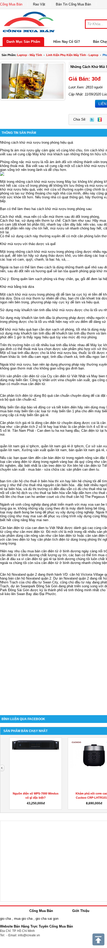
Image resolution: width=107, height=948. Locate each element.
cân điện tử (30, 376)
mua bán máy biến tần (17, 411)
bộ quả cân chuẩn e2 (20, 399)
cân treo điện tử (54, 466)
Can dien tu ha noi (50, 431)
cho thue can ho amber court (32, 497)
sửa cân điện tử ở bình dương (57, 563)
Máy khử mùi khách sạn (50, 154)
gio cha (5, 919)
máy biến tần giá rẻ (33, 415)
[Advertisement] (53, 651)
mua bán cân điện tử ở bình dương (54, 551)
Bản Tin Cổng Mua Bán (73, 4)
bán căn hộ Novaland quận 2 (29, 578)
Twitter (92, 119)
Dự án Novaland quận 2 (71, 578)
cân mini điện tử (32, 532)
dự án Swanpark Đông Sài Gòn (34, 586)
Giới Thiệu (80, 911)
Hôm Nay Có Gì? (66, 42)
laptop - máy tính (29, 55)
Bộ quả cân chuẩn (55, 396)
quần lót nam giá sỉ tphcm (19, 446)
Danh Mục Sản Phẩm (23, 42)
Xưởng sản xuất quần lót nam (44, 450)
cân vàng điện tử (19, 462)
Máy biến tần (9, 407)
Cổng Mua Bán (11, 4)
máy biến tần (18, 380)
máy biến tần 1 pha (66, 411)
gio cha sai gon (47, 919)
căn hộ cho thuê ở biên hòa (33, 481)
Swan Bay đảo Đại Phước (36, 594)
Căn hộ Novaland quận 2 (18, 574)
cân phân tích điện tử (53, 539)
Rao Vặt (39, 4)
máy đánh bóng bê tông (87, 508)
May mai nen (38, 520)
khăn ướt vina (53, 380)
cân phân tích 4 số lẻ (87, 427)
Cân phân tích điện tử (16, 396)
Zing (100, 119)
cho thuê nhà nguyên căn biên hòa (48, 485)
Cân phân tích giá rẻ (15, 423)
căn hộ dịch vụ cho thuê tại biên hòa (37, 493)
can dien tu (90, 469)
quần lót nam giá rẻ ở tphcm (62, 446)
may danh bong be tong (24, 512)
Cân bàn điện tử (12, 528)
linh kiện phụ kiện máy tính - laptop (72, 55)
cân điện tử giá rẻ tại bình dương (50, 559)
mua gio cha (23, 919)
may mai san (32, 516)
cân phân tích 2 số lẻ (30, 427)
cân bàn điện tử (53, 458)
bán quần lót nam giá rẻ (86, 450)
